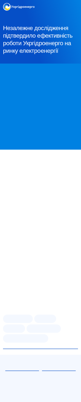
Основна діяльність (44, 328)
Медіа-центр (23, 15)
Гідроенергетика (18, 319)
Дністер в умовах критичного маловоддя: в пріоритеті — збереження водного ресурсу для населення (21, 389)
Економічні (45, 319)
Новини (39, 15)
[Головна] (19, 5)
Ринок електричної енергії (25, 338)
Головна (8, 15)
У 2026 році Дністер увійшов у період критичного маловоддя (56, 385)
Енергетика (14, 328)
